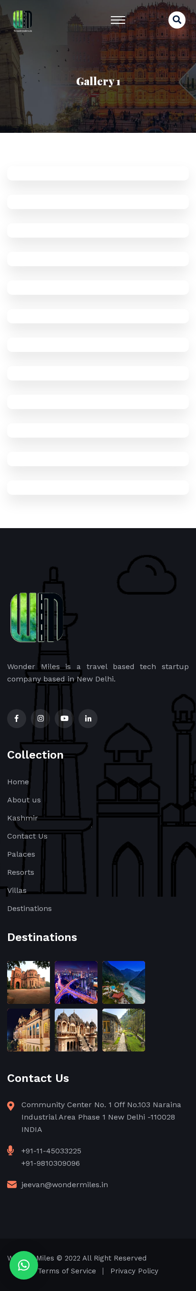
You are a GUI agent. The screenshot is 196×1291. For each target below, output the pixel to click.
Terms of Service (67, 1271)
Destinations (29, 908)
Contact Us (27, 836)
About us (24, 799)
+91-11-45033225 (51, 1150)
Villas (17, 890)
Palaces (21, 854)
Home (18, 781)
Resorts (20, 872)
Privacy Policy (134, 1271)
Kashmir (22, 817)
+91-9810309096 (50, 1163)
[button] (24, 1265)
